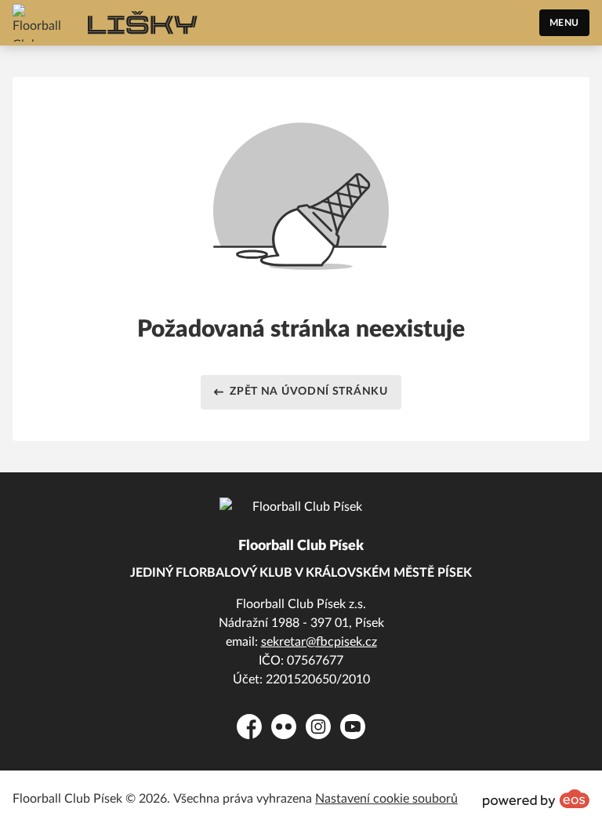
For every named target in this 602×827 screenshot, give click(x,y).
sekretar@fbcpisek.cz (319, 642)
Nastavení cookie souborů (386, 798)
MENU (564, 22)
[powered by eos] (536, 798)
